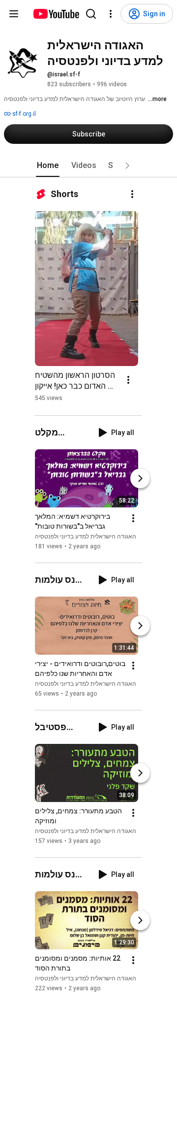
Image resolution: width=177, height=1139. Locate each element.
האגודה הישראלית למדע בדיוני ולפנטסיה (85, 536)
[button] (127, 165)
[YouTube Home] (56, 14)
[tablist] (88, 165)
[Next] (140, 478)
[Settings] (111, 14)
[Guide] (14, 14)
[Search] (91, 14)
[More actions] (132, 194)
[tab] (47, 165)
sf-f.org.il (23, 113)
